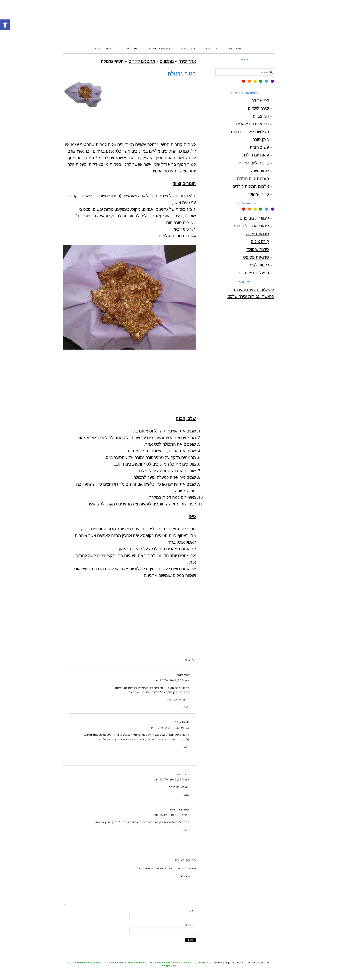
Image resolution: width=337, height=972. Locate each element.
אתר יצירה (168, 20)
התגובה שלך (184, 875)
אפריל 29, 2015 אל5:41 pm (172, 815)
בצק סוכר (261, 139)
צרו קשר (229, 962)
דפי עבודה (260, 100)
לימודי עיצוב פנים (254, 218)
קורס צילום (260, 241)
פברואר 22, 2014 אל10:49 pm (170, 727)
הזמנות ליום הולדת (253, 178)
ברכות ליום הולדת (254, 163)
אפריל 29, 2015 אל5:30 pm (172, 779)
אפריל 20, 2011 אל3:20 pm (172, 680)
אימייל (188, 925)
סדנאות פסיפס (256, 257)
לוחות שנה (260, 170)
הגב (186, 707)
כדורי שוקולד (258, 194)
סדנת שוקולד (258, 249)
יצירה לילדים (258, 108)
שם (190, 910)
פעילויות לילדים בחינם (250, 131)
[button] (5, 24)
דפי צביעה (260, 116)
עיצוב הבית (259, 147)
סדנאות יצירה (257, 233)
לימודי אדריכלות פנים (250, 225)
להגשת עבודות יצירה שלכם (250, 296)
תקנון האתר (243, 962)
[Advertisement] (129, 139)
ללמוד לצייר (259, 265)
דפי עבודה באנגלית (252, 124)
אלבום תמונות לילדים (250, 186)
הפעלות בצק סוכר (253, 272)
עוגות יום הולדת (255, 155)
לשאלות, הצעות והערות (254, 289)
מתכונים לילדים (142, 61)
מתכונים (167, 61)
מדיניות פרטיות (261, 962)
